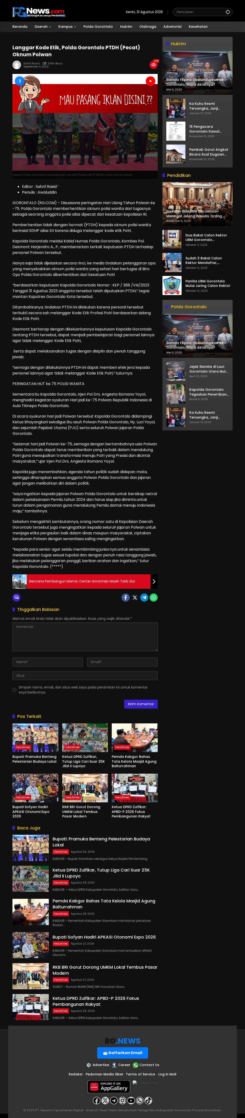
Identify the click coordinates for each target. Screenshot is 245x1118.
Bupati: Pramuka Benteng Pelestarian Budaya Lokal (34, 759)
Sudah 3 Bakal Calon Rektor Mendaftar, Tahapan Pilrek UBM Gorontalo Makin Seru (204, 260)
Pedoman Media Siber (104, 1074)
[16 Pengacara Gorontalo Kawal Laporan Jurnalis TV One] (175, 131)
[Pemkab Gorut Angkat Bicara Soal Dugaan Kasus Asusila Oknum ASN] (175, 154)
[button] (228, 12)
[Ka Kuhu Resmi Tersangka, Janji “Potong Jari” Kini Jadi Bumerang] (175, 108)
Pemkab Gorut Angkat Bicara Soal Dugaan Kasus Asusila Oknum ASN (208, 152)
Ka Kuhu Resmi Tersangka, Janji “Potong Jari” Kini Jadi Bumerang (208, 106)
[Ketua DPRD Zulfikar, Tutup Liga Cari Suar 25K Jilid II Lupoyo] (85, 737)
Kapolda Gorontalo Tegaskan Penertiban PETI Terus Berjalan (208, 392)
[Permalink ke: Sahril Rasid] (17, 65)
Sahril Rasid (31, 63)
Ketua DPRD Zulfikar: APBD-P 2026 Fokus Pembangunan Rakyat (131, 812)
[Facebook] (126, 597)
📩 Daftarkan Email (122, 1053)
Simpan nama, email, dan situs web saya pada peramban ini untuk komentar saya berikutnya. (83, 690)
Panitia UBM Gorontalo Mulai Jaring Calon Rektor (207, 283)
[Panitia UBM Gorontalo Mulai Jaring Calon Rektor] (172, 285)
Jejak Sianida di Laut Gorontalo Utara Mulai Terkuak (209, 369)
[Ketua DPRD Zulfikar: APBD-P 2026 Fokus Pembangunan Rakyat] (135, 788)
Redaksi (75, 1074)
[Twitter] (135, 597)
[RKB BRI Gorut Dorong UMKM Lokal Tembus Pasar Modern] (85, 788)
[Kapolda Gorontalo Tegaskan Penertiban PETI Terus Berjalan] (175, 394)
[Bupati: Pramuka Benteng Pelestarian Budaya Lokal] (35, 737)
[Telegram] (144, 597)
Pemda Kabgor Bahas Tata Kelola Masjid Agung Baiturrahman (134, 761)
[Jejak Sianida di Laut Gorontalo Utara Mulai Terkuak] (175, 371)
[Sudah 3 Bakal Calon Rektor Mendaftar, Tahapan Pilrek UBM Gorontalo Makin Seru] (172, 262)
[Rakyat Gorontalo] (38, 11)
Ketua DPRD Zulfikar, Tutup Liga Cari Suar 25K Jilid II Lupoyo (83, 761)
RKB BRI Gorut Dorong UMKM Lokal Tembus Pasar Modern (81, 812)
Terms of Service (140, 1074)
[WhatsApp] (154, 597)
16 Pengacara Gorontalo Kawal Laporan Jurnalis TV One (206, 129)
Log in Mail (167, 1074)
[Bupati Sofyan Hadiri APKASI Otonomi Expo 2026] (35, 788)
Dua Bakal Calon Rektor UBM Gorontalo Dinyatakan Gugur (206, 237)
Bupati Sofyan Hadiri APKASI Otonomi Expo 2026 (31, 812)
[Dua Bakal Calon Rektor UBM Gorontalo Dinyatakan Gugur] (172, 239)
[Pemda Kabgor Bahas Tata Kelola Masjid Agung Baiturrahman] (135, 737)
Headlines (23, 747)
